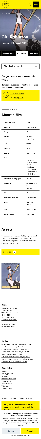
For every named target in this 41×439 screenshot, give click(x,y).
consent (13, 421)
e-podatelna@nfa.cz (8, 320)
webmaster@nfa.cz (8, 326)
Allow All (30, 431)
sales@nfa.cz (18, 97)
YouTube (21, 398)
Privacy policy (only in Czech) (11, 354)
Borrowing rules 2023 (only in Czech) (14, 362)
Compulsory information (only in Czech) (15, 349)
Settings (11, 431)
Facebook (4, 398)
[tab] (9, 252)
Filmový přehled (7, 374)
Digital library (6, 381)
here (28, 436)
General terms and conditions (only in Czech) (16, 344)
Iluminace (4, 376)
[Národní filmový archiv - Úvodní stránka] (5, 4)
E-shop (3, 371)
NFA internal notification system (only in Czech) (17, 359)
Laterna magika (6, 383)
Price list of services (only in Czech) (13, 347)
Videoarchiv (5, 386)
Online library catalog (8, 379)
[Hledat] (30, 4)
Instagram (13, 398)
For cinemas (21, 53)
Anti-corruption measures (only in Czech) (15, 357)
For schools (33, 53)
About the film (8, 53)
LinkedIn (29, 398)
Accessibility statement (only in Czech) (15, 352)
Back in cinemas (7, 388)
